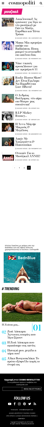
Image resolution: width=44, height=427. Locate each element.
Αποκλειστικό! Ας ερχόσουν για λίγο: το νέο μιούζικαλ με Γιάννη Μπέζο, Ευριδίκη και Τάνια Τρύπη (28, 27)
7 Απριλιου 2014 (35, 119)
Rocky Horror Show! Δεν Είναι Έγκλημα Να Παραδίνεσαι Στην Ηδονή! (28, 82)
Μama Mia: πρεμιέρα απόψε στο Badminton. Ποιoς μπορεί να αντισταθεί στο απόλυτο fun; (28, 48)
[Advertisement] (22, 225)
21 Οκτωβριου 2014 (36, 90)
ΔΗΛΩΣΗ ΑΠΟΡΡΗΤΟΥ (15, 413)
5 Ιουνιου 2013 (34, 160)
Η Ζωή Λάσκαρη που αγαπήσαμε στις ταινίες (21, 344)
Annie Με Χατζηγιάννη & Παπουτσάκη (24, 141)
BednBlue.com (10, 247)
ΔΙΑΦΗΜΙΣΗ (21, 418)
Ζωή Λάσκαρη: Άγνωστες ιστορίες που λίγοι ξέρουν (21, 334)
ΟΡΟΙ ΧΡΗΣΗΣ (10, 416)
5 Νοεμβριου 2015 (35, 58)
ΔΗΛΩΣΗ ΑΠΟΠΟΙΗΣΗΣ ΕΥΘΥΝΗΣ (26, 416)
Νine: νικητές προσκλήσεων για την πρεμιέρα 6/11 (26, 66)
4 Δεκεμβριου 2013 (36, 134)
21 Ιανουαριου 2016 (36, 38)
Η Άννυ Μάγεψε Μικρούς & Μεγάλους (25, 127)
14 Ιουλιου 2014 (34, 108)
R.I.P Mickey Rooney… (23, 114)
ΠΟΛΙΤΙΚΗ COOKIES (29, 413)
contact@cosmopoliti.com (26, 409)
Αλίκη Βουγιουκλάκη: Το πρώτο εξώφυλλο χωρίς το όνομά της (23, 361)
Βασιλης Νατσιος (22, 38)
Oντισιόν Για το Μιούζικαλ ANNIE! (27, 155)
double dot (31, 424)
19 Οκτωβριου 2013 (36, 148)
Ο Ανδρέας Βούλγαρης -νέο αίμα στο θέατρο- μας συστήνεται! (28, 100)
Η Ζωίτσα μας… (10, 324)
